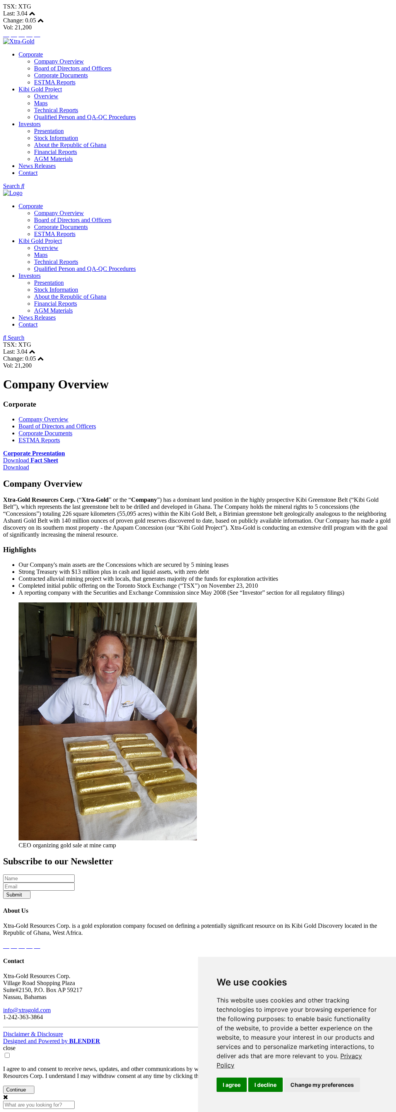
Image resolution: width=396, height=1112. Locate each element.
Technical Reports (56, 110)
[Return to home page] (18, 41)
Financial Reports (55, 152)
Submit (15, 895)
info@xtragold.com (27, 1010)
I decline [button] (265, 1084)
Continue (16, 1090)
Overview (46, 96)
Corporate (31, 54)
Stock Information (56, 138)
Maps (41, 103)
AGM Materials (53, 159)
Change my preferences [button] (322, 1084)
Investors (30, 124)
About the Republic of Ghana (70, 145)
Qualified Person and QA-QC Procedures (85, 117)
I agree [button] (232, 1084)
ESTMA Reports (54, 82)
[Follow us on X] (14, 34)
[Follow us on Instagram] (22, 34)
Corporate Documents (61, 75)
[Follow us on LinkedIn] (29, 34)
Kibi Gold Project (40, 89)
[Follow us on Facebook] (6, 34)
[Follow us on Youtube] (37, 34)
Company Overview (59, 61)
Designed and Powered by (51, 1041)
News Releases (37, 166)
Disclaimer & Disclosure (33, 1034)
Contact (28, 172)
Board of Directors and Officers (72, 68)
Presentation (49, 131)
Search (12, 186)
